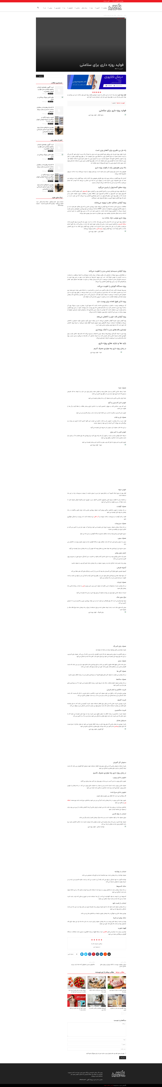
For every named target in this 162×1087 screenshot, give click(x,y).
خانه (125, 15)
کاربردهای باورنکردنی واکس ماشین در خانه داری (97, 1009)
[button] (38, 8)
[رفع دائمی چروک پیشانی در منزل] (59, 100)
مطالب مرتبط (120, 972)
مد (64, 8)
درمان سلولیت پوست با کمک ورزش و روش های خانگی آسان (113, 965)
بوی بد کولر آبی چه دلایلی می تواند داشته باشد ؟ (78, 1009)
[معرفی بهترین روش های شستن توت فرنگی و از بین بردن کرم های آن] (76, 982)
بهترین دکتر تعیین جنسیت (48, 203)
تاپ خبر (83, 988)
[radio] (100, 92)
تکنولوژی (71, 8)
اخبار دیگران (50, 93)
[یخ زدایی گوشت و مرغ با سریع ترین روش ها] (117, 982)
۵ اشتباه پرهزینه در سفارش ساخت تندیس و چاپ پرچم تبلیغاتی (45, 109)
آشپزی (97, 8)
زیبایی (50, 8)
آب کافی (96, 517)
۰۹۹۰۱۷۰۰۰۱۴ (82, 1080)
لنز (45, 8)
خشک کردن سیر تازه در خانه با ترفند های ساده (97, 991)
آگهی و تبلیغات (106, 1)
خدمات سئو (60, 202)
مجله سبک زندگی (44, 202)
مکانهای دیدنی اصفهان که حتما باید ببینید (83, 964)
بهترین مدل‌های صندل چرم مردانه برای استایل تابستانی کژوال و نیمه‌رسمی (45, 129)
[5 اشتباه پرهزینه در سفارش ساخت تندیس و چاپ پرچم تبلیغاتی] (59, 110)
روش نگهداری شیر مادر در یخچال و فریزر (118, 1009)
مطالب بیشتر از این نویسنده (104, 972)
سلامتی (78, 8)
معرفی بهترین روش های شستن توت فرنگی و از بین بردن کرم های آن (77, 991)
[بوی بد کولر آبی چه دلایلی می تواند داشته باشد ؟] (76, 1000)
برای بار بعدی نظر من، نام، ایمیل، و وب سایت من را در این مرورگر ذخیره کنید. (105, 1053)
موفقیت (105, 8)
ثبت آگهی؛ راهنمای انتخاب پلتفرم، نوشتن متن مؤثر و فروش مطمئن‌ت (45, 89)
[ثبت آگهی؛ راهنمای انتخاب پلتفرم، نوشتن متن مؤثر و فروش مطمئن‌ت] (59, 90)
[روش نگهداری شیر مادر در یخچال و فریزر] (117, 1000)
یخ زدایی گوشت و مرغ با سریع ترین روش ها (117, 991)
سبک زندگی (84, 8)
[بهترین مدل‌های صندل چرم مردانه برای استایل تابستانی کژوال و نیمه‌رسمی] (59, 130)
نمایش (114, 103)
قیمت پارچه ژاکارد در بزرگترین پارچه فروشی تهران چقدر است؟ (45, 119)
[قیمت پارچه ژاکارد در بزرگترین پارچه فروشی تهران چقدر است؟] (59, 120)
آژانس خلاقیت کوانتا (108, 1085)
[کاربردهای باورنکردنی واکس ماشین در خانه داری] (96, 1000)
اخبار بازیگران (53, 202)
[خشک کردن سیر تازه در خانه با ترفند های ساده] (96, 982)
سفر (92, 8)
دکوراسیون (58, 8)
